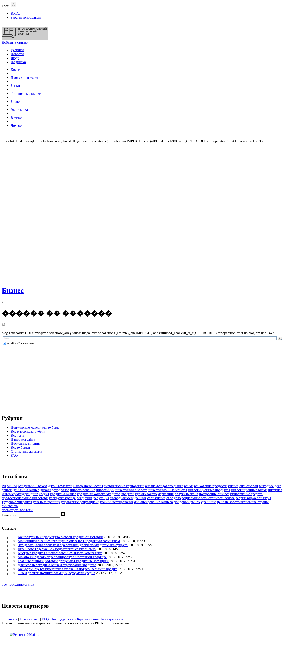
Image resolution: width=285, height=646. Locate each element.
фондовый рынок (187, 502)
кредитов (113, 494)
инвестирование (82, 490)
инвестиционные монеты (167, 490)
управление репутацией (79, 502)
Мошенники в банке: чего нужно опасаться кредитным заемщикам (69, 541)
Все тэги (17, 435)
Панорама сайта (23, 439)
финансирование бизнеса (153, 502)
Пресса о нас (29, 619)
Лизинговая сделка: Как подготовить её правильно (57, 549)
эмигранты (10, 506)
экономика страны (254, 502)
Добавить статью (15, 42)
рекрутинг (84, 498)
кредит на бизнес (63, 494)
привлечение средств (246, 494)
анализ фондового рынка (164, 486)
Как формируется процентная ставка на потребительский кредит (67, 569)
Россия (97, 486)
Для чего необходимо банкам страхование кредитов (57, 565)
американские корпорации (124, 486)
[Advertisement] (142, 214)
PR (4, 486)
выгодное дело (270, 486)
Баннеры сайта (112, 619)
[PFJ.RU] (25, 38)
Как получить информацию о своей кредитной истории (60, 537)
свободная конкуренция (128, 498)
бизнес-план (248, 486)
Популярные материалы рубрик (35, 427)
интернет (275, 490)
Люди (15, 58)
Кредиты (17, 69)
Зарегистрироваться (26, 17)
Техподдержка (62, 619)
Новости (17, 54)
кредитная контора (91, 494)
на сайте (11, 343)
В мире (16, 117)
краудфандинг (27, 494)
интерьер (9, 494)
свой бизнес (156, 498)
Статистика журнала (26, 451)
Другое (16, 125)
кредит (44, 494)
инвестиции (105, 490)
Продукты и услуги (26, 77)
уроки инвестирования (115, 502)
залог (65, 490)
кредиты (127, 494)
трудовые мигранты (17, 502)
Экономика (19, 109)
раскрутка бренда (62, 498)
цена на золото (228, 502)
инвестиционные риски (249, 490)
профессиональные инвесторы (25, 498)
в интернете (27, 343)
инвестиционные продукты (209, 490)
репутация (101, 498)
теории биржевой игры (253, 498)
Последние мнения (25, 443)
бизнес (233, 486)
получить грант (186, 494)
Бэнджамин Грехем (32, 486)
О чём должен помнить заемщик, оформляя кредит (56, 573)
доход (56, 490)
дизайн (45, 490)
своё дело (173, 498)
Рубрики (17, 50)
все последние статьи (18, 584)
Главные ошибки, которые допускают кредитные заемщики (63, 561)
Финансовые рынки (26, 93)
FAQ (14, 455)
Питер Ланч (82, 486)
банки (188, 486)
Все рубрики (20, 447)
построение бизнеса (214, 494)
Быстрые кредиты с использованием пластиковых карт (60, 553)
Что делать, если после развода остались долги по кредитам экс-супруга (73, 545)
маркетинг (166, 494)
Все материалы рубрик (28, 431)
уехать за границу (46, 502)
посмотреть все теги (17, 510)
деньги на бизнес (26, 490)
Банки (15, 85)
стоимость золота (221, 498)
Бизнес (16, 101)
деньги (7, 490)
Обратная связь (87, 619)
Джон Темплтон (60, 486)
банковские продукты (210, 486)
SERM (12, 486)
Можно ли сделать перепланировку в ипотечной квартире (62, 557)
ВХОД (15, 13)
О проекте (9, 619)
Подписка (18, 62)
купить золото (146, 494)
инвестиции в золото (131, 490)
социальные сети (195, 498)
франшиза (208, 502)
